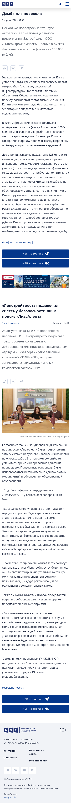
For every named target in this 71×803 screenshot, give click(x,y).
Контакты (9, 750)
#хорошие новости (13, 687)
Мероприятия (38, 760)
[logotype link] (10, 4)
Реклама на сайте (36, 752)
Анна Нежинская (10, 323)
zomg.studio (10, 797)
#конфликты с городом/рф (17, 242)
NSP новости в (32, 253)
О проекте (10, 757)
